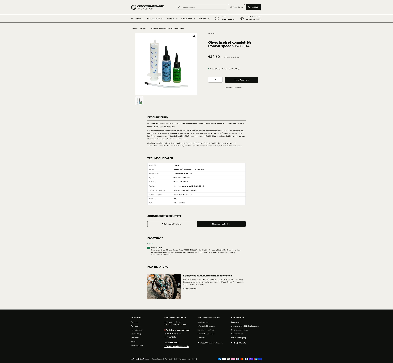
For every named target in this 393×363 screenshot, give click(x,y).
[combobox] (201, 7)
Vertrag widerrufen (239, 343)
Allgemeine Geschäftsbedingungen (245, 326)
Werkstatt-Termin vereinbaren (210, 343)
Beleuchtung (136, 334)
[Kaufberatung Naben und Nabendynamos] (164, 286)
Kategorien (143, 29)
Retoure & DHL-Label (206, 334)
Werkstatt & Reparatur (206, 326)
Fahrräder (135, 322)
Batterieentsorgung (238, 338)
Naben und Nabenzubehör (231, 146)
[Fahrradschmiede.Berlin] (147, 7)
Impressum (235, 322)
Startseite (134, 29)
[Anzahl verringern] (210, 79)
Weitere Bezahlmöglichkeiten (233, 87)
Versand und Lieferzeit (206, 330)
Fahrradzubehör (137, 330)
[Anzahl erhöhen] (220, 79)
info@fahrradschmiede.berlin (176, 346)
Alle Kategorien (137, 345)
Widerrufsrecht (237, 334)
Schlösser (134, 338)
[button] (253, 7)
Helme (133, 341)
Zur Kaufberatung (189, 288)
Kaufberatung (203, 322)
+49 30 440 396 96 (171, 342)
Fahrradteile (135, 326)
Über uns (201, 338)
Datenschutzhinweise (239, 330)
